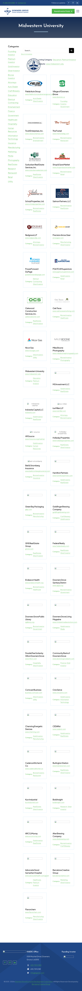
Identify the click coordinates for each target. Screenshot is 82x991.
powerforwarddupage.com (35, 274)
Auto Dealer (13, 86)
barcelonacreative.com (61, 876)
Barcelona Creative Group (41, 984)
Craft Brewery (14, 91)
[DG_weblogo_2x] (16, 8)
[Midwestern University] (33, 59)
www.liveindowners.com (61, 766)
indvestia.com (30, 412)
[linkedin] (77, 2)
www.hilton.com (31, 659)
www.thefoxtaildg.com (61, 134)
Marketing (12, 151)
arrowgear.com (58, 238)
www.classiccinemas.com (34, 134)
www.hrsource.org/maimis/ (35, 439)
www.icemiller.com (59, 411)
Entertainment (14, 107)
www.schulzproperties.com (35, 204)
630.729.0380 (36, 965)
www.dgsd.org (58, 585)
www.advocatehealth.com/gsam (37, 876)
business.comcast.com (33, 693)
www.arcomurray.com (33, 836)
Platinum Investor (69, 60)
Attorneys (12, 82)
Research (12, 168)
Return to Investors (26, 54)
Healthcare (12, 119)
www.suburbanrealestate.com (36, 170)
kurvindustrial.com (31, 802)
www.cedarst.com (59, 729)
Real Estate (12, 164)
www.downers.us (59, 97)
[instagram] (73, 2)
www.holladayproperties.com (63, 440)
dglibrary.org (29, 622)
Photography (13, 160)
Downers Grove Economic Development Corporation (34, 981)
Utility (10, 181)
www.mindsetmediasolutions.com (65, 622)
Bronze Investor (38, 138)
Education (12, 95)
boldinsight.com (58, 802)
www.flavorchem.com (33, 912)
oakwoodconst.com (32, 317)
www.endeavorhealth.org (34, 583)
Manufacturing (14, 147)
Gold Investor (14, 66)
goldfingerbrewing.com (61, 512)
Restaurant (12, 173)
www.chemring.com (32, 732)
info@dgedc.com (37, 973)
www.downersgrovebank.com (63, 659)
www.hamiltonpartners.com (63, 476)
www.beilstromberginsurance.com (37, 471)
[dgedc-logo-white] (14, 951)
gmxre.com (29, 549)
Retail (10, 177)
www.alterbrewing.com (61, 839)
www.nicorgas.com (32, 350)
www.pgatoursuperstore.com (63, 272)
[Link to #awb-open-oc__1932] (78, 11)
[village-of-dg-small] (69, 956)
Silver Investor (14, 70)
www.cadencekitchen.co (34, 768)
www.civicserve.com (60, 693)
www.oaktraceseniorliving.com (64, 311)
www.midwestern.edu (55, 64)
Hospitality (12, 124)
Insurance (12, 143)
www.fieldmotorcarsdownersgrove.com (39, 94)
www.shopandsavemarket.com (64, 167)
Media (10, 156)
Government (13, 115)
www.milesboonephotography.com (65, 353)
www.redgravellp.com (33, 238)
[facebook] (68, 2)
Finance (11, 111)
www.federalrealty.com (61, 546)
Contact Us (22, 3)
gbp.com (28, 509)
